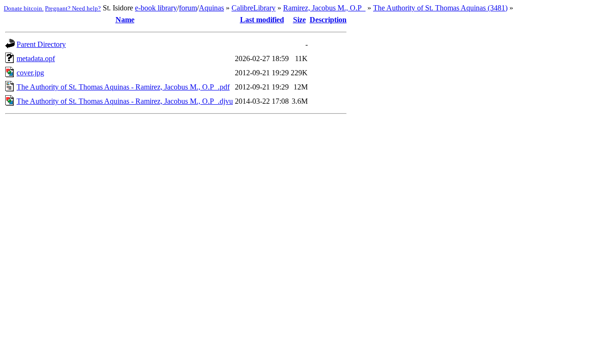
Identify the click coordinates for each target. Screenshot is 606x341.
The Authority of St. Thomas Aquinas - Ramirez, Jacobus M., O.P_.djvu (125, 101)
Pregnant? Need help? (73, 8)
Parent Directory (41, 44)
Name (125, 20)
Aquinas (211, 8)
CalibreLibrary (254, 8)
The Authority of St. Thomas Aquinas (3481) (440, 8)
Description (328, 20)
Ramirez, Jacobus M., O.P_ (324, 8)
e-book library (156, 8)
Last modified (262, 20)
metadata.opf (36, 58)
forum (188, 8)
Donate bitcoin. (24, 8)
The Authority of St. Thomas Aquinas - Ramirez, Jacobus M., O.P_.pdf (123, 87)
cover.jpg (30, 73)
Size (299, 20)
